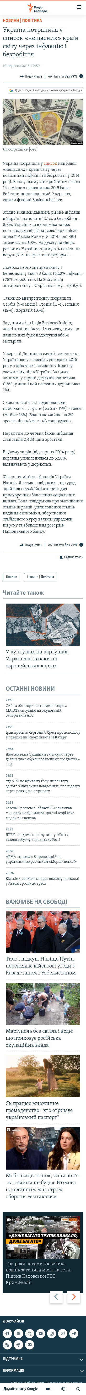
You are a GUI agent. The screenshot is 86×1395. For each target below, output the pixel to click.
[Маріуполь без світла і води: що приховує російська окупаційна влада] (43, 1004)
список (50, 164)
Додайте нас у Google (21, 1389)
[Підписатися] (29, 1344)
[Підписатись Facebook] (7, 1333)
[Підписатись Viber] (62, 1333)
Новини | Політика (22, 21)
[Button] (31, 76)
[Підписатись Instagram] (51, 1333)
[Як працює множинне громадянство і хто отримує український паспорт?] (43, 1076)
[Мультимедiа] (48, 1389)
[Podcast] (18, 1344)
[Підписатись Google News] (18, 1333)
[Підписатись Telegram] (73, 1333)
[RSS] (7, 1344)
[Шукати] (78, 1389)
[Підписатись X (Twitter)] (29, 1333)
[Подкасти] (63, 1389)
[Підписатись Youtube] (40, 1333)
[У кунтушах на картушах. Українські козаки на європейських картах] (43, 625)
